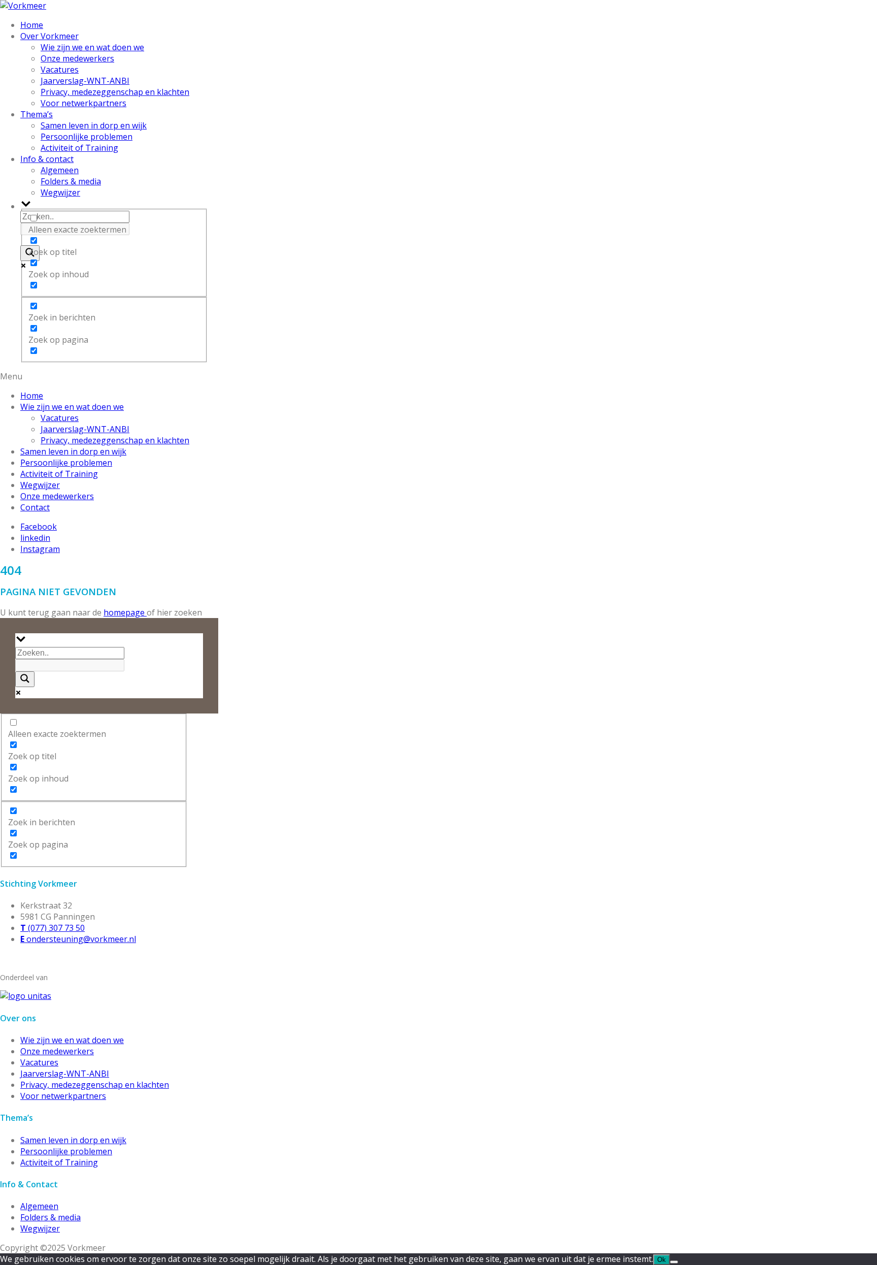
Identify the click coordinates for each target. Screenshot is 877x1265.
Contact (35, 507)
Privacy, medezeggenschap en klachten (115, 92)
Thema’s (36, 114)
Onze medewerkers (77, 58)
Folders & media (71, 181)
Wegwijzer (60, 192)
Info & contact (47, 159)
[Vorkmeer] (23, 5)
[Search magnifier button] (25, 679)
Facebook (38, 526)
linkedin (35, 537)
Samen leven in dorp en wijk (94, 125)
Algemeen (60, 170)
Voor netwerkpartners (83, 103)
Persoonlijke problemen (86, 136)
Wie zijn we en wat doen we (92, 47)
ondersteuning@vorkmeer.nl (78, 939)
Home (31, 24)
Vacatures (60, 69)
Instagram (40, 549)
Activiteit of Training (79, 147)
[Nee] (674, 1261)
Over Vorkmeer (49, 36)
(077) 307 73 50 (52, 927)
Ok (661, 1259)
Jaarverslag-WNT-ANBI (85, 80)
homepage (125, 612)
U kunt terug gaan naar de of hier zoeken (101, 612)
